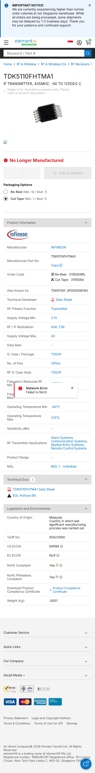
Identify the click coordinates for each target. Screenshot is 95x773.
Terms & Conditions (17, 723)
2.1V (54, 318)
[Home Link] (34, 42)
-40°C (55, 407)
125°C (55, 417)
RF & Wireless (26, 64)
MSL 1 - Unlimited (63, 466)
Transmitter (59, 309)
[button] (6, 42)
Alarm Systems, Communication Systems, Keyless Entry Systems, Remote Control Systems (69, 443)
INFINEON (58, 247)
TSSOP (56, 354)
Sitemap (71, 723)
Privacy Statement (16, 718)
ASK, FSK (58, 327)
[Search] (87, 53)
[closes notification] (89, 5)
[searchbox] (44, 53)
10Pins (55, 363)
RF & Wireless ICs (53, 64)
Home (8, 64)
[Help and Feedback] (85, 763)
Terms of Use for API (48, 723)
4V (53, 336)
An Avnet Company (17, 746)
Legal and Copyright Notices (51, 718)
